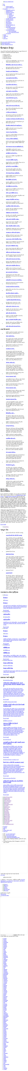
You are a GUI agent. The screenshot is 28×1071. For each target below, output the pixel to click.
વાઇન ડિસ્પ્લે (8, 22)
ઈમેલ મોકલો (3, 894)
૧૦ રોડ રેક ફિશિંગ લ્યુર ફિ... (12, 159)
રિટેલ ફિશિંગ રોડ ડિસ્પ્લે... (11, 179)
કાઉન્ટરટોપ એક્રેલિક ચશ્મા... (12, 219)
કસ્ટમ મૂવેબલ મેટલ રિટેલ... (12, 78)
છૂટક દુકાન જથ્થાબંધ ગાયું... (12, 245)
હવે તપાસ (3, 875)
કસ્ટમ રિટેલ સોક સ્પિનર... (11, 84)
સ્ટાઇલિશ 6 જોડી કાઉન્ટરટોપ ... (13, 206)
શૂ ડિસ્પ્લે (11, 16)
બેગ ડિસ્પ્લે (8, 26)
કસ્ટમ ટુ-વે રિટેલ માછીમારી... (12, 138)
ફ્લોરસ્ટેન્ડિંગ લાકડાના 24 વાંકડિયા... (14, 280)
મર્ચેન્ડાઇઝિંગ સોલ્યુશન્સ (11, 496)
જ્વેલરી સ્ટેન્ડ (4, 880)
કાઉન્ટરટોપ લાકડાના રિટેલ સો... (13, 105)
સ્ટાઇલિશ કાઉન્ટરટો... (11, 438)
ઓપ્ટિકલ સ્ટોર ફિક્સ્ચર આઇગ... (13, 252)
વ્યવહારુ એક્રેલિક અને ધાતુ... (12, 199)
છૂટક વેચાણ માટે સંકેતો (14, 32)
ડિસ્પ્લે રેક (10, 882)
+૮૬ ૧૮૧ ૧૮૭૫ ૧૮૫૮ (10, 833)
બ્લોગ (4, 37)
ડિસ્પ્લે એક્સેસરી (12, 31)
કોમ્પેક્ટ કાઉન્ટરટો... (10, 362)
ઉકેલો (4, 34)
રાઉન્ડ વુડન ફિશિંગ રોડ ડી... (12, 192)
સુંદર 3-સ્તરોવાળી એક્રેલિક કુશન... (13, 319)
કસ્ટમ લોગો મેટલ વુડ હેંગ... (12, 97)
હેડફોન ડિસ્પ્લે (12, 28)
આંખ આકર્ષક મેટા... (10, 336)
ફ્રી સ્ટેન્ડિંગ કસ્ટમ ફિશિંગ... (12, 166)
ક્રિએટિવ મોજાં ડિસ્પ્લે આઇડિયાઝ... (14, 125)
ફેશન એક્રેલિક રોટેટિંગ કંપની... (13, 225)
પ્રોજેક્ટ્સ (5, 36)
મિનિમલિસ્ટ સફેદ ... (10, 413)
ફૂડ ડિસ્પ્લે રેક (10, 880)
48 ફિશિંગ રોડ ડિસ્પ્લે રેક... (11, 153)
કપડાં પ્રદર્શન (9, 13)
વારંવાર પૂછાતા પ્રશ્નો (7, 830)
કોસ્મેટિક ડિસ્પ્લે (9, 18)
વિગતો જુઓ (3, 524)
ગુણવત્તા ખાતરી (9, 6)
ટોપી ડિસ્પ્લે (11, 15)
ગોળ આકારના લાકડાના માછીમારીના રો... (15, 146)
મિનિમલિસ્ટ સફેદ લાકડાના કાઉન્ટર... (14, 64)
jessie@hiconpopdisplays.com (13, 837)
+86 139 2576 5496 (10, 835)
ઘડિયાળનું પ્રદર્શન (10, 12)
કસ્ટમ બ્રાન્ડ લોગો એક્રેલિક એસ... (14, 239)
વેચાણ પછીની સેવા (10, 7)
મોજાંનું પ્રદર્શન (12, 17)
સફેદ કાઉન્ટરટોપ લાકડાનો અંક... (13, 326)
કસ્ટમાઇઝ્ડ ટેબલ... (10, 348)
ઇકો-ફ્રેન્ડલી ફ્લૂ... (10, 425)
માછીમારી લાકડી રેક (10, 10)
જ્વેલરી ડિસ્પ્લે (9, 11)
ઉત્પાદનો (5, 9)
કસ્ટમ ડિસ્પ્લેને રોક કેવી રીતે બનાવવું (14, 535)
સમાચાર (5, 827)
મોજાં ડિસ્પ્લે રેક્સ (10, 554)
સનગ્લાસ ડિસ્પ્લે (9, 20)
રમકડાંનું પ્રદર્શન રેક (10, 25)
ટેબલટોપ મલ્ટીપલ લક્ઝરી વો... (13, 286)
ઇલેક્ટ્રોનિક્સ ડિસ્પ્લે (10, 27)
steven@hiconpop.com (11, 836)
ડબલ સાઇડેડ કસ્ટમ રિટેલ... (12, 91)
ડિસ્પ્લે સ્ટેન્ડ (16, 880)
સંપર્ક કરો (5, 38)
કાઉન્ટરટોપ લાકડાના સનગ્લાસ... (13, 258)
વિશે (4, 5)
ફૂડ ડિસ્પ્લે (8, 21)
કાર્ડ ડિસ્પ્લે (8, 33)
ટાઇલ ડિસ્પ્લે (8, 23)
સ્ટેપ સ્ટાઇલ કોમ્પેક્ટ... (11, 452)
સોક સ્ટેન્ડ (22, 880)
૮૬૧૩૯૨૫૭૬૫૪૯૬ (5, 895)
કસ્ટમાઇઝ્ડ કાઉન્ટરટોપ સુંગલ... (13, 232)
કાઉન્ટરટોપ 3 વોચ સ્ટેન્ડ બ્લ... (12, 306)
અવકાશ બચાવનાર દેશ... (11, 399)
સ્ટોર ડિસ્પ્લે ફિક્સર (10, 29)
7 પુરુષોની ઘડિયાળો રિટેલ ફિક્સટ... (13, 299)
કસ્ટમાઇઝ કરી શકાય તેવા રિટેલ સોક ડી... (15, 118)
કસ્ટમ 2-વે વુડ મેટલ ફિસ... (12, 132)
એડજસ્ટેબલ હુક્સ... (10, 464)
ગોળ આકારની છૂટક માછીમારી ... (13, 173)
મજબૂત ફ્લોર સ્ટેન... (10, 478)
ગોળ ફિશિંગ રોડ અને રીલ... (12, 186)
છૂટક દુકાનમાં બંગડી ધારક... (12, 272)
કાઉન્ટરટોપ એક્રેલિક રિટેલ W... (13, 265)
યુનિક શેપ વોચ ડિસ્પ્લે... (11, 313)
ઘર (3, 4)
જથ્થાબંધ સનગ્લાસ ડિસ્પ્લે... (12, 212)
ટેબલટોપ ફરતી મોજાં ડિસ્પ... (12, 71)
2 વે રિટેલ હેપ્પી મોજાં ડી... (11, 112)
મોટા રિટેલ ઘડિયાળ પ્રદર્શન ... (12, 293)
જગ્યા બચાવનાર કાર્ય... (11, 376)
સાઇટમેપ (23, 879)
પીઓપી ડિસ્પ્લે (20, 495)
